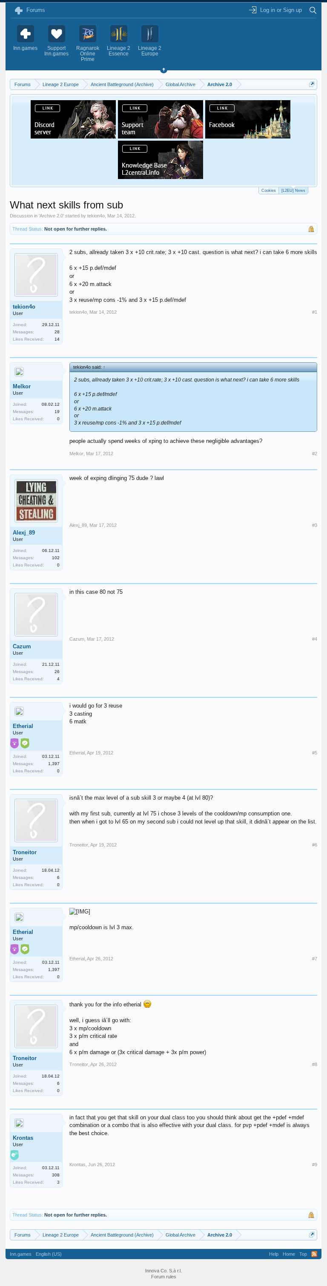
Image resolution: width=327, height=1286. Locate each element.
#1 (314, 312)
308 (56, 1175)
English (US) (49, 1254)
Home (289, 1254)
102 (56, 557)
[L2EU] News (293, 190)
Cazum (22, 646)
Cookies (268, 190)
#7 (314, 958)
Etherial (23, 726)
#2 (314, 453)
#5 (314, 752)
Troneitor (25, 852)
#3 (314, 525)
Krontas (23, 1138)
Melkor (22, 386)
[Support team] (160, 136)
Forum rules (163, 1276)
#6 (314, 844)
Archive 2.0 (51, 215)
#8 (314, 1064)
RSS (314, 1254)
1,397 (54, 763)
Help (273, 1254)
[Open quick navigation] (312, 84)
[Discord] (73, 136)
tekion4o (96, 215)
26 (57, 671)
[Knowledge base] (160, 176)
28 (57, 331)
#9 (314, 1164)
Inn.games (21, 1254)
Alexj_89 (24, 532)
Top (303, 1254)
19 (57, 411)
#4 (314, 639)
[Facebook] (247, 136)
